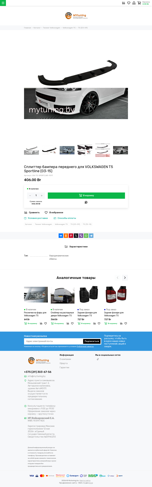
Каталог (28, 224)
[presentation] (118, 278)
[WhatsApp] (86, 235)
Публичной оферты (85, 346)
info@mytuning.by (37, 376)
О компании (65, 359)
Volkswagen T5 (61, 224)
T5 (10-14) (87, 224)
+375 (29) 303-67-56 (37, 372)
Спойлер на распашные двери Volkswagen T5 (62, 314)
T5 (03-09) (75, 224)
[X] (76, 235)
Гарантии (64, 367)
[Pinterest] (71, 235)
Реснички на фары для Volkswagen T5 (35, 314)
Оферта (64, 363)
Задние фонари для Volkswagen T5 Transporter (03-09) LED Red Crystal (116, 314)
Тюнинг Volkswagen (43, 224)
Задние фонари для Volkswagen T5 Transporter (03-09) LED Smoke (89, 314)
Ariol (91, 483)
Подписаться (92, 341)
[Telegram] (91, 235)
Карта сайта (85, 480)
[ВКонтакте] (61, 235)
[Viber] (81, 235)
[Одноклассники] (66, 235)
